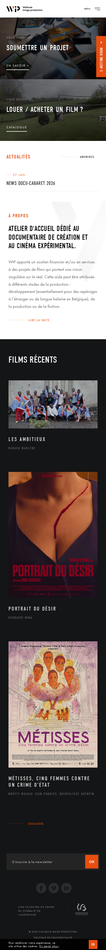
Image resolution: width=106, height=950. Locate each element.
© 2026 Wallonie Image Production (53, 931)
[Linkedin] (66, 888)
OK (93, 944)
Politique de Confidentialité (53, 937)
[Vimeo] (54, 888)
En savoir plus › (49, 946)
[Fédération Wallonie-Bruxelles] (81, 911)
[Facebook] (41, 888)
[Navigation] (97, 8)
